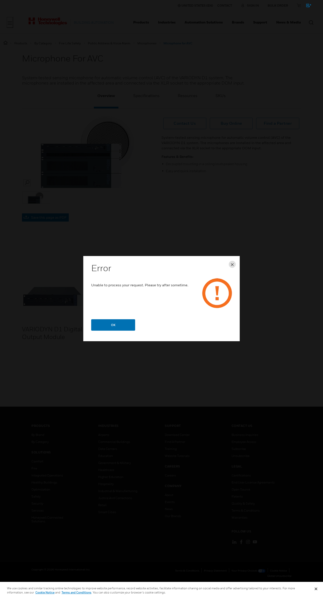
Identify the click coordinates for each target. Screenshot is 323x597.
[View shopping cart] (306, 6)
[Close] (316, 589)
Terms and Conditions (76, 592)
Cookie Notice (44, 592)
